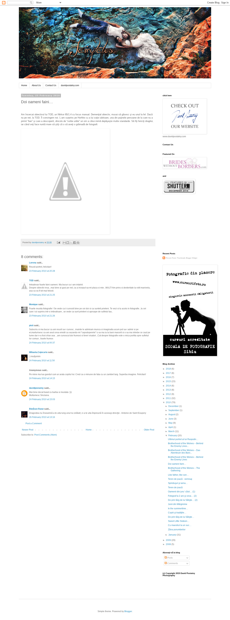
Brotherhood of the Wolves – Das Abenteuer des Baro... (184, 451)
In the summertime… (178, 508)
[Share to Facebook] (74, 242)
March (171, 431)
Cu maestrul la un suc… (179, 525)
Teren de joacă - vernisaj (180, 479)
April (170, 427)
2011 (168, 398)
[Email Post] (58, 242)
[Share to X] (71, 242)
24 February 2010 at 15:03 (42, 399)
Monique (33, 304)
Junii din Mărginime (177, 504)
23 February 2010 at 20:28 (42, 271)
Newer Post (27, 429)
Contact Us (50, 85)
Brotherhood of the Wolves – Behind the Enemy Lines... (185, 444)
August (172, 414)
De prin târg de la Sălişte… (181, 517)
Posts (170, 558)
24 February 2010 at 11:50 (42, 360)
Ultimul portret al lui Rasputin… (183, 439)
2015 (168, 381)
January (172, 535)
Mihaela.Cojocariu (38, 352)
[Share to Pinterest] (78, 242)
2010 (168, 402)
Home (24, 85)
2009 (168, 540)
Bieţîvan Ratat (36, 409)
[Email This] (64, 242)
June (171, 419)
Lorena (32, 262)
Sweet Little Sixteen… (178, 521)
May (170, 423)
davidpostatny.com (70, 85)
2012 (168, 394)
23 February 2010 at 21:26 (42, 315)
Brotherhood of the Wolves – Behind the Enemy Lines (185, 458)
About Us (36, 85)
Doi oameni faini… (177, 464)
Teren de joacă (175, 487)
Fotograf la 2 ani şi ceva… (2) (182, 496)
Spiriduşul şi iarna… (178, 483)
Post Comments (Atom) (45, 435)
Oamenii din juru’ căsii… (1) (181, 491)
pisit (31, 325)
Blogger (128, 611)
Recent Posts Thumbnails (175, 258)
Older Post (149, 429)
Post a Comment (34, 423)
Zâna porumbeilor (176, 529)
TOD (31, 280)
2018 (168, 369)
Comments (172, 563)
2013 (168, 390)
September (174, 410)
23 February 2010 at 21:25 (42, 295)
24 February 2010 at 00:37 (42, 342)
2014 (168, 385)
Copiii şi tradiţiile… (177, 512)
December (173, 406)
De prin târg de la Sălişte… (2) (182, 500)
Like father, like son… (178, 475)
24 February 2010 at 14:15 (42, 378)
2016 (168, 377)
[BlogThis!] (68, 242)
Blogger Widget (191, 258)
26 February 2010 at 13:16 (42, 417)
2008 (168, 544)
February (173, 435)
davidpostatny (36, 388)
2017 (168, 373)
